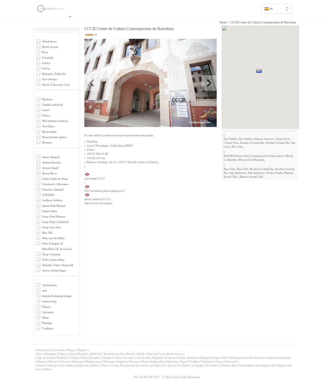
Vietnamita (231, 361)
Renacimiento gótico (54, 137)
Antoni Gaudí (50, 167)
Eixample (47, 57)
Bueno (71, 349)
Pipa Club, (230, 168)
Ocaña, (270, 172)
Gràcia (46, 68)
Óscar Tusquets (51, 254)
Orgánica (122, 361)
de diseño (184, 365)
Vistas (47, 369)
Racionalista (49, 131)
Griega (215, 357)
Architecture (49, 285)
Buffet (95, 365)
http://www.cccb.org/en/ (98, 203)
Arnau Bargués (51, 157)
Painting (47, 322)
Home (223, 22)
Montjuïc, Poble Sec (54, 73)
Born (45, 52)
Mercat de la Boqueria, (251, 159)
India (249, 357)
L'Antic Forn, (282, 138)
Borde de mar (50, 46)
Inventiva (260, 357)
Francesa (170, 357)
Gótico (46, 63)
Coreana (106, 357)
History (46, 306)
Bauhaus (47, 99)
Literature (48, 312)
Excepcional (44, 349)
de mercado (143, 357)
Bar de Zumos (46, 357)
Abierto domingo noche (50, 365)
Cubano (118, 357)
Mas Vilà (47, 232)
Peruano (135, 361)
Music (45, 317)
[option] (276, 20)
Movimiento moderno (55, 120)
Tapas (183, 361)
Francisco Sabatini (53, 189)
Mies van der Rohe (53, 238)
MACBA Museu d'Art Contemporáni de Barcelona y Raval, (259, 155)
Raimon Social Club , (252, 176)
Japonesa (284, 357)
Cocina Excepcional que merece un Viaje (135, 365)
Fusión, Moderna (188, 357)
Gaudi (45, 110)
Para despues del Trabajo (270, 365)
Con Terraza (169, 365)
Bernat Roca (49, 173)
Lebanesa (41, 361)
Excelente (59, 349)
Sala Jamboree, (238, 172)
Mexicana (109, 361)
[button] (265, 78)
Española (157, 357)
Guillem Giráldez (52, 200)
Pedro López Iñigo (53, 259)
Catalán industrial (52, 104)
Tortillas (193, 361)
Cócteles (94, 357)
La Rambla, (230, 159)
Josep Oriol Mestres (53, 216)
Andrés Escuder (51, 162)
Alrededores (49, 41)
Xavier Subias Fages (54, 270)
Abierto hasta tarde (78, 365)
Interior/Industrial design (57, 295)
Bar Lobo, (238, 146)
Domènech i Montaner (55, 184)
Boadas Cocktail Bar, (252, 142)
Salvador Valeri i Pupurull (57, 265)
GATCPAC (48, 194)
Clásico (105, 365)
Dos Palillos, (231, 138)
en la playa (198, 365)
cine (44, 290)
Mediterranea (93, 361)
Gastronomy (49, 301)
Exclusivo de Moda (218, 365)
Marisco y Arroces (59, 361)
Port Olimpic (49, 79)
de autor (129, 357)
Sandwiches (157, 361)
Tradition (47, 328)
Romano (47, 142)
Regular (82, 349)
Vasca (219, 361)
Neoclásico (48, 126)
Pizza (145, 361)
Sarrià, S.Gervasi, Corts (56, 84)
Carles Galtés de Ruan (55, 178)
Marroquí (78, 361)
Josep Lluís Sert (51, 227)
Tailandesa (172, 361)
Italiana (272, 357)
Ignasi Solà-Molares (54, 205)
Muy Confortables (242, 365)
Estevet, (259, 138)
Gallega (204, 357)
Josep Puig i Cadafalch (55, 221)
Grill (223, 357)
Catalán (74, 357)
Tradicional (207, 361)
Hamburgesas (236, 357)
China (84, 357)
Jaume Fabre (49, 211)
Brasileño (62, 357)
